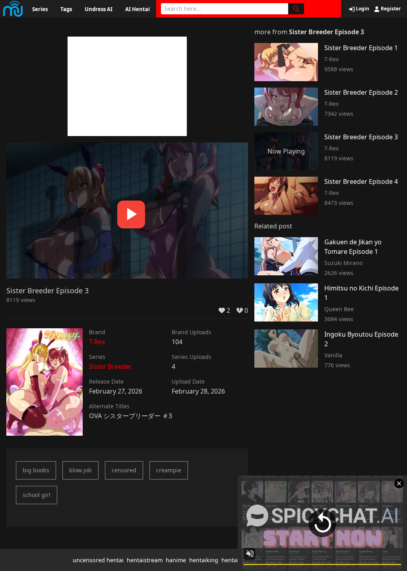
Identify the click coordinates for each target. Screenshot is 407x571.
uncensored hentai (98, 560)
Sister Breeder (110, 366)
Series (40, 9)
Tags (66, 9)
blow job (80, 470)
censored (124, 470)
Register (390, 9)
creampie (168, 470)
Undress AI (98, 9)
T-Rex (97, 341)
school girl (36, 495)
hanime (176, 560)
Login (362, 9)
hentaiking (203, 560)
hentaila (232, 560)
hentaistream (145, 560)
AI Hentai (137, 9)
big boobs (36, 470)
